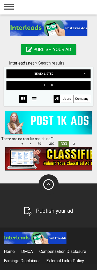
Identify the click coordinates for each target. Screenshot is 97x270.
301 (40, 144)
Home (9, 251)
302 (52, 144)
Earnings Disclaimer (22, 260)
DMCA (27, 251)
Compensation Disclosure (62, 251)
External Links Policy (65, 260)
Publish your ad (51, 49)
